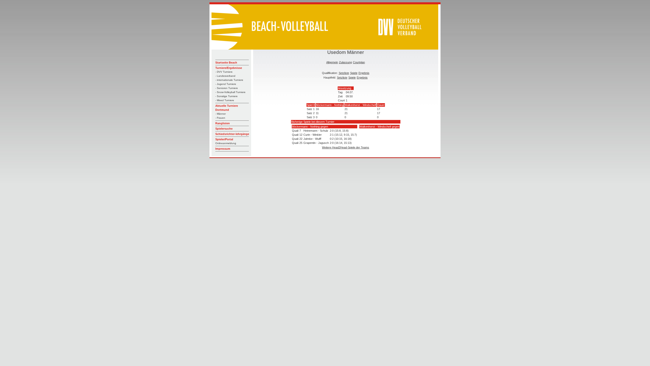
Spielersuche (224, 128)
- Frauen (220, 117)
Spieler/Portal (224, 139)
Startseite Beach (226, 62)
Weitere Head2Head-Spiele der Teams (345, 147)
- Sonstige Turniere (226, 96)
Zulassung (345, 62)
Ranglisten (222, 123)
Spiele (354, 72)
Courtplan (359, 62)
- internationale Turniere (229, 80)
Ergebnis (364, 72)
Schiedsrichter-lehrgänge (232, 133)
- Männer (220, 113)
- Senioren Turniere (226, 88)
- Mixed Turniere (224, 100)
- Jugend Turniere (225, 84)
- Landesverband (225, 75)
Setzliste (344, 72)
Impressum (222, 148)
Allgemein (332, 62)
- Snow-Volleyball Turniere (230, 92)
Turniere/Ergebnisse (228, 67)
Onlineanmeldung (225, 143)
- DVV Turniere (224, 71)
